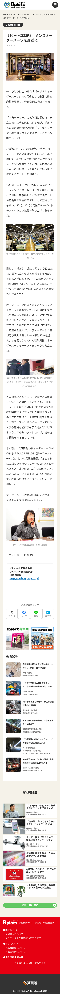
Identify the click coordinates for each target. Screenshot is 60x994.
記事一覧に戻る (30, 905)
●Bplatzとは (10, 929)
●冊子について (11, 943)
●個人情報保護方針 (13, 957)
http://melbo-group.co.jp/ (24, 578)
